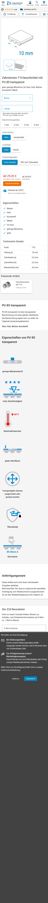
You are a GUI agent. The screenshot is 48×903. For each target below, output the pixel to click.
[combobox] (17, 98)
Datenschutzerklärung (10, 670)
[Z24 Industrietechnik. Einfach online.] (15, 3)
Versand (17, 179)
